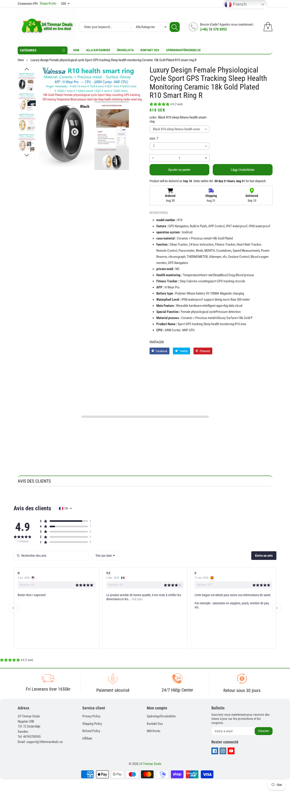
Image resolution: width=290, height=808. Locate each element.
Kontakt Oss (149, 50)
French (239, 4)
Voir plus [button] (98, 599)
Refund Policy (91, 731)
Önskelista (125, 50)
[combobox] (105, 555)
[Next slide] (276, 608)
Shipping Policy (92, 724)
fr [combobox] (66, 508)
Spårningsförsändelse (161, 716)
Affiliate (87, 738)
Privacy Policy (91, 716)
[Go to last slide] (13, 608)
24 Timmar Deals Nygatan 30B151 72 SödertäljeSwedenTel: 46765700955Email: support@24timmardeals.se (40, 729)
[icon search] (175, 27)
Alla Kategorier (98, 50)
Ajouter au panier (179, 170)
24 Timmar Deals (150, 764)
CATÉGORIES (28, 50)
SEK (63, 4)
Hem (76, 50)
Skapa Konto (44, 3)
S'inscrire (263, 731)
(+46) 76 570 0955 (213, 29)
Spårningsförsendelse (183, 50)
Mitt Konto (153, 731)
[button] (27, 69)
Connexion (25, 4)
